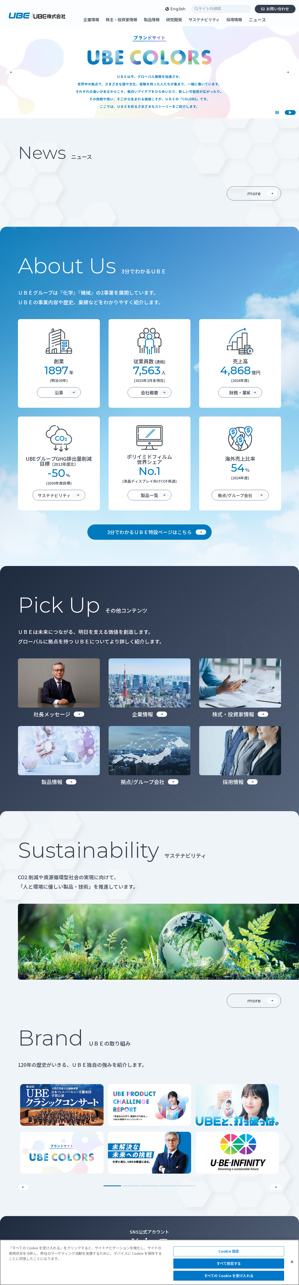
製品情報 (152, 20)
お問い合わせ (277, 8)
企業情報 (91, 20)
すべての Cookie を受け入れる (228, 1275)
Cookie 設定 (228, 1251)
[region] (149, 1262)
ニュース (257, 19)
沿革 (59, 392)
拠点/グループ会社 (235, 495)
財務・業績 (240, 392)
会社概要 (149, 392)
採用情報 (234, 20)
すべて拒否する (228, 1263)
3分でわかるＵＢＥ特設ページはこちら (149, 532)
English (178, 9)
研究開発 (174, 20)
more (254, 194)
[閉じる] (292, 1262)
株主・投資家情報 (121, 20)
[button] (11, 72)
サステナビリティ (204, 20)
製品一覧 (149, 495)
